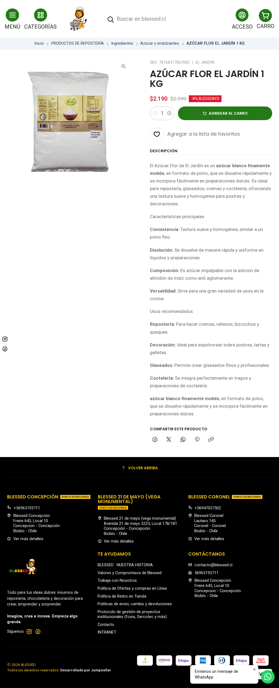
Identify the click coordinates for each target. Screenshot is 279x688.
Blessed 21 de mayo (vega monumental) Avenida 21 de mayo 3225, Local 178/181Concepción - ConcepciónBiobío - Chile (140, 526)
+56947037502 (208, 508)
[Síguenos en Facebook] (38, 631)
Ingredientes (122, 43)
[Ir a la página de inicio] (78, 18)
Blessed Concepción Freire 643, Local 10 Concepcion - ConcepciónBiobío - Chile (36, 523)
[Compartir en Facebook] (155, 440)
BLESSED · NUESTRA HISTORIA (125, 564)
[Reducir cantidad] (155, 113)
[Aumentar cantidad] (169, 113)
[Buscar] (110, 19)
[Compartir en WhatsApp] (183, 440)
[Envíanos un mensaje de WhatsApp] (268, 677)
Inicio (39, 43)
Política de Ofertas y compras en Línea (132, 588)
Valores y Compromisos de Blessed (130, 572)
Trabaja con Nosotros (117, 580)
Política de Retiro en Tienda (122, 596)
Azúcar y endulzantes (159, 43)
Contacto (106, 624)
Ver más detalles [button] (28, 538)
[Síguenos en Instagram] (29, 631)
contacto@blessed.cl (213, 564)
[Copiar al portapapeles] (211, 440)
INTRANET (107, 632)
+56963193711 (27, 508)
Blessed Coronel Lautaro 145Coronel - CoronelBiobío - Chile (210, 523)
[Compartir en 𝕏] (169, 440)
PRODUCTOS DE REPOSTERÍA (77, 43)
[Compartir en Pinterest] (197, 440)
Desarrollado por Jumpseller (85, 670)
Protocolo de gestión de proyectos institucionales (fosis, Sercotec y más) (132, 614)
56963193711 (207, 572)
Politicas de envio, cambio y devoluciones (135, 603)
